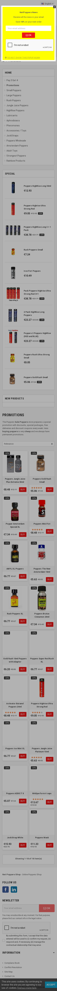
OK (29, 35)
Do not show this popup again (23, 57)
